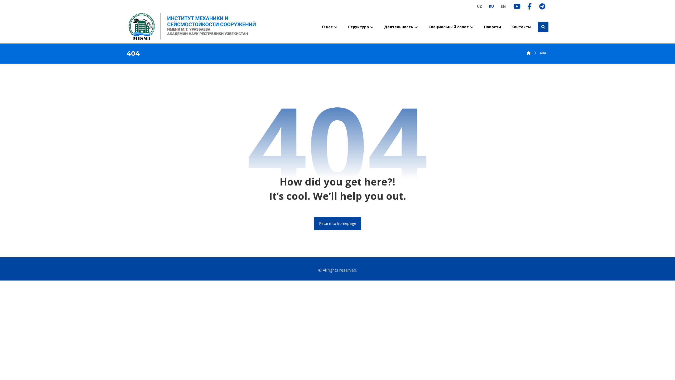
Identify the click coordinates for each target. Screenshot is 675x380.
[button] (543, 27)
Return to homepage (337, 223)
